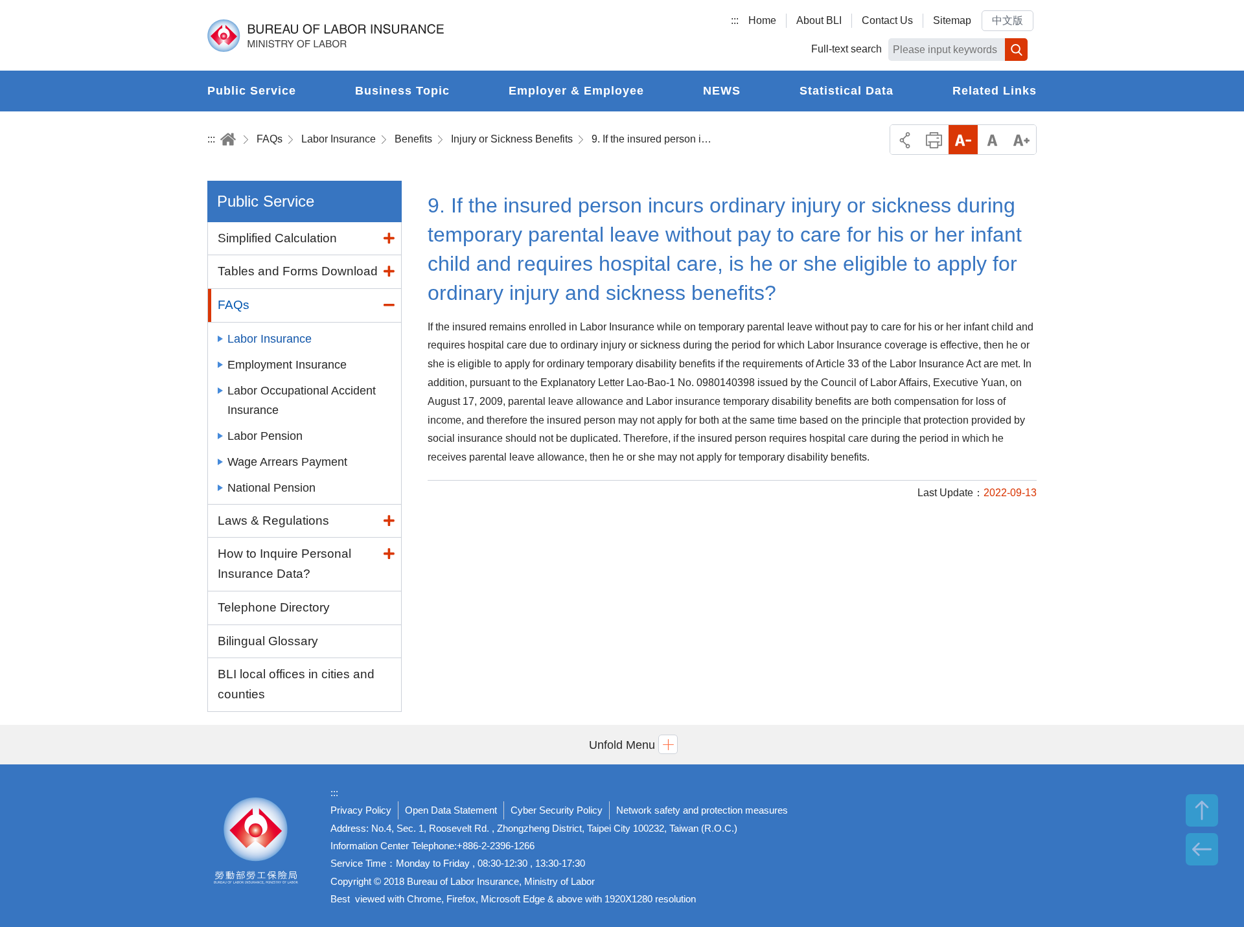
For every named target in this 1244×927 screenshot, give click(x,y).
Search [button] (1016, 49)
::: (735, 20)
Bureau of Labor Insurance (325, 35)
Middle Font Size (992, 139)
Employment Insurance (287, 364)
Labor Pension (265, 435)
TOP (1202, 810)
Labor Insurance (338, 138)
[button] (622, 744)
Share (904, 139)
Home (762, 20)
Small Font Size (963, 139)
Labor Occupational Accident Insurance (301, 400)
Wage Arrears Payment (287, 461)
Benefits (413, 138)
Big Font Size (1021, 139)
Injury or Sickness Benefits (512, 138)
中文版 (1007, 20)
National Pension (271, 487)
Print (934, 139)
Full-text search (846, 48)
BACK (1202, 849)
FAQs (269, 138)
